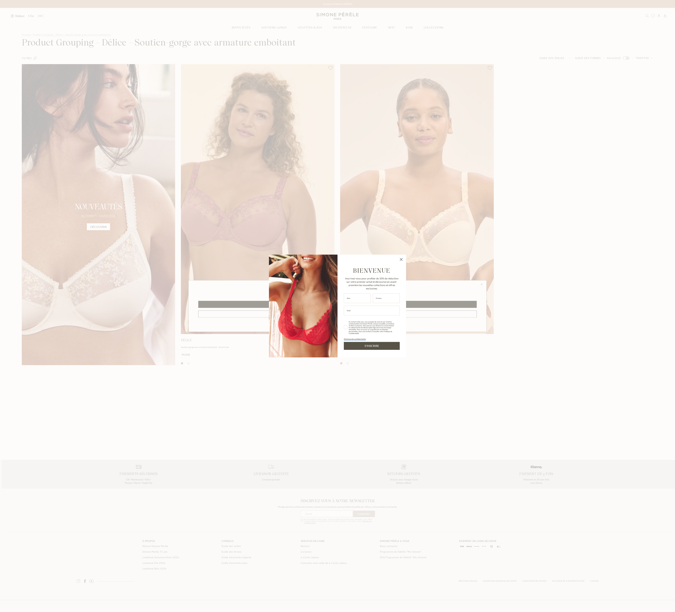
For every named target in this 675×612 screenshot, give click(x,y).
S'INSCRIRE (372, 345)
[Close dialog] (401, 259)
